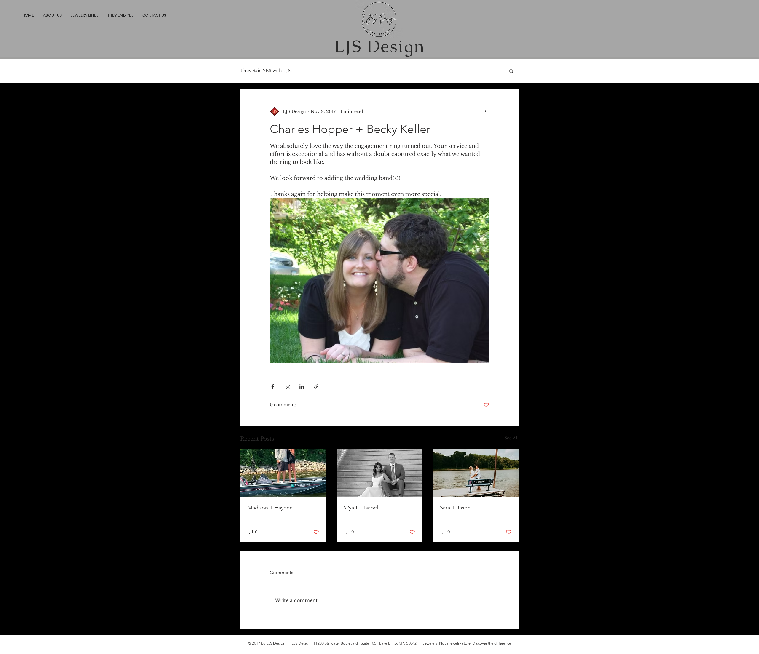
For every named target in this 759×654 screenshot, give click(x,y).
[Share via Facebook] (272, 386)
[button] (511, 70)
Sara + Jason (455, 507)
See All (511, 438)
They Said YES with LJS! (266, 70)
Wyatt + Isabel (361, 507)
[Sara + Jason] (476, 473)
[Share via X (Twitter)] (287, 386)
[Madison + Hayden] (283, 473)
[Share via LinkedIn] (301, 386)
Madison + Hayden (270, 507)
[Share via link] (316, 386)
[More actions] (485, 111)
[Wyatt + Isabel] (379, 473)
